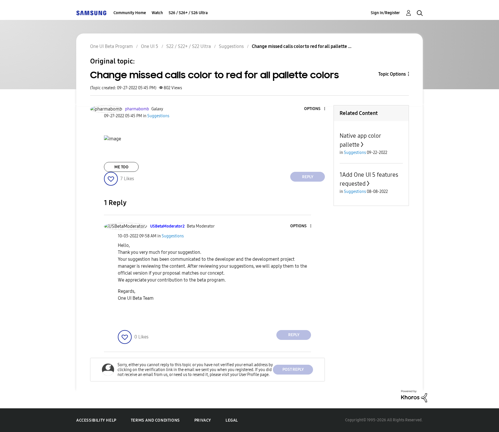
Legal (232, 420)
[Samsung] (91, 13)
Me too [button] (121, 167)
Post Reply (293, 369)
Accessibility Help (96, 420)
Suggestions (231, 46)
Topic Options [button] (392, 74)
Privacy (202, 420)
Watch (157, 12)
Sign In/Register (385, 12)
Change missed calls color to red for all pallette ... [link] (301, 46)
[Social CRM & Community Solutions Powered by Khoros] (414, 396)
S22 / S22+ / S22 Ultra (188, 46)
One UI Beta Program (111, 46)
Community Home (129, 12)
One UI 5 (149, 46)
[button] (315, 109)
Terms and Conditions (155, 420)
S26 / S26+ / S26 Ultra (188, 12)
